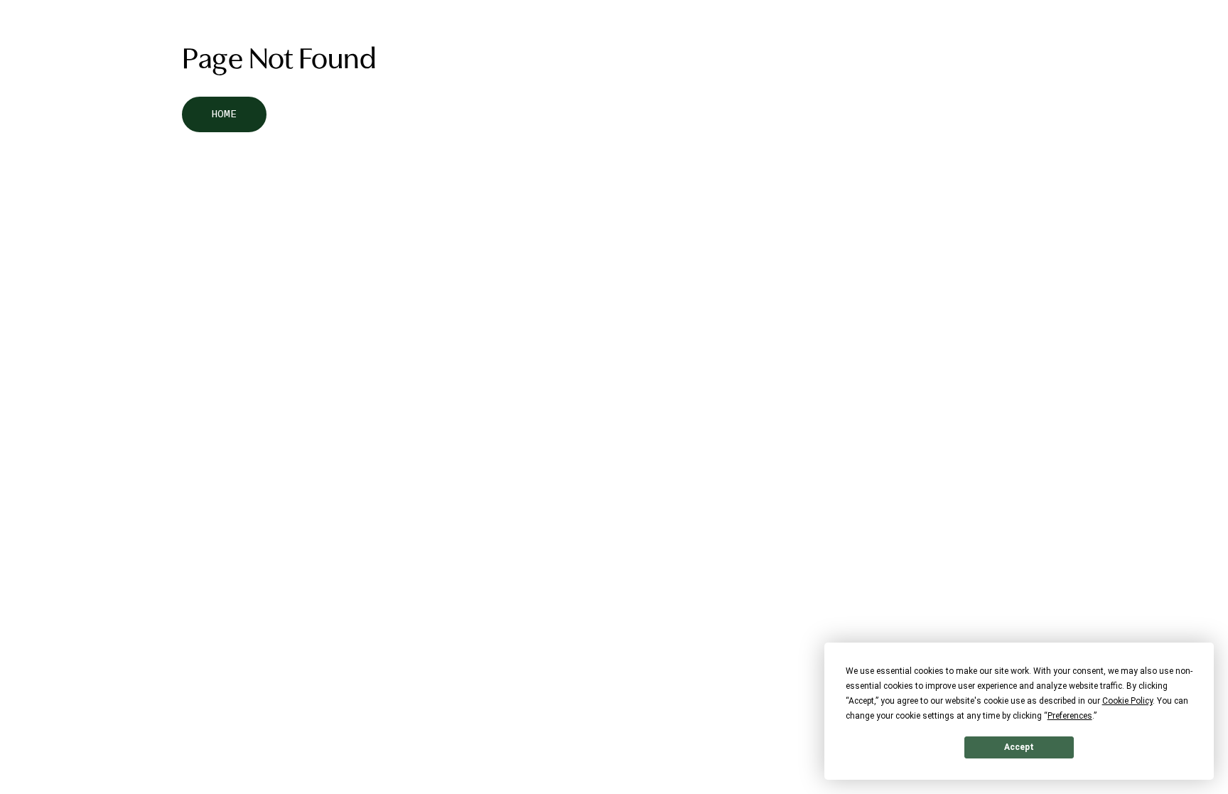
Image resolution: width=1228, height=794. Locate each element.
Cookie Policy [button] (1127, 701)
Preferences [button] (1069, 716)
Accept (1019, 747)
